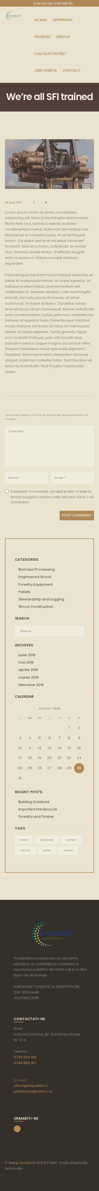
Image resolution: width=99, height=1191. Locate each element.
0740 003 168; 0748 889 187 (53, 4)
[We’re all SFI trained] (49, 164)
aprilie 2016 (28, 669)
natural (25, 850)
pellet (47, 850)
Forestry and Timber (36, 816)
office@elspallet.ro (31, 1085)
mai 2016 (26, 662)
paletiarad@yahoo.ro (33, 1091)
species (68, 850)
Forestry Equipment (35, 584)
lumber (71, 840)
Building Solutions (34, 801)
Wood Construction (35, 606)
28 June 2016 (13, 202)
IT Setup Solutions (20, 1162)
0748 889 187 (25, 1063)
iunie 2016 (26, 655)
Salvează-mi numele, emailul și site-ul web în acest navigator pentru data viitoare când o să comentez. (52, 497)
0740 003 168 (25, 1057)
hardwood (46, 840)
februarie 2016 (31, 684)
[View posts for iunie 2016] (19, 708)
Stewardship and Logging (41, 599)
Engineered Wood (34, 576)
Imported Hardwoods (37, 809)
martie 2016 (28, 677)
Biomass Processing (36, 569)
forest (24, 840)
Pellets (24, 591)
